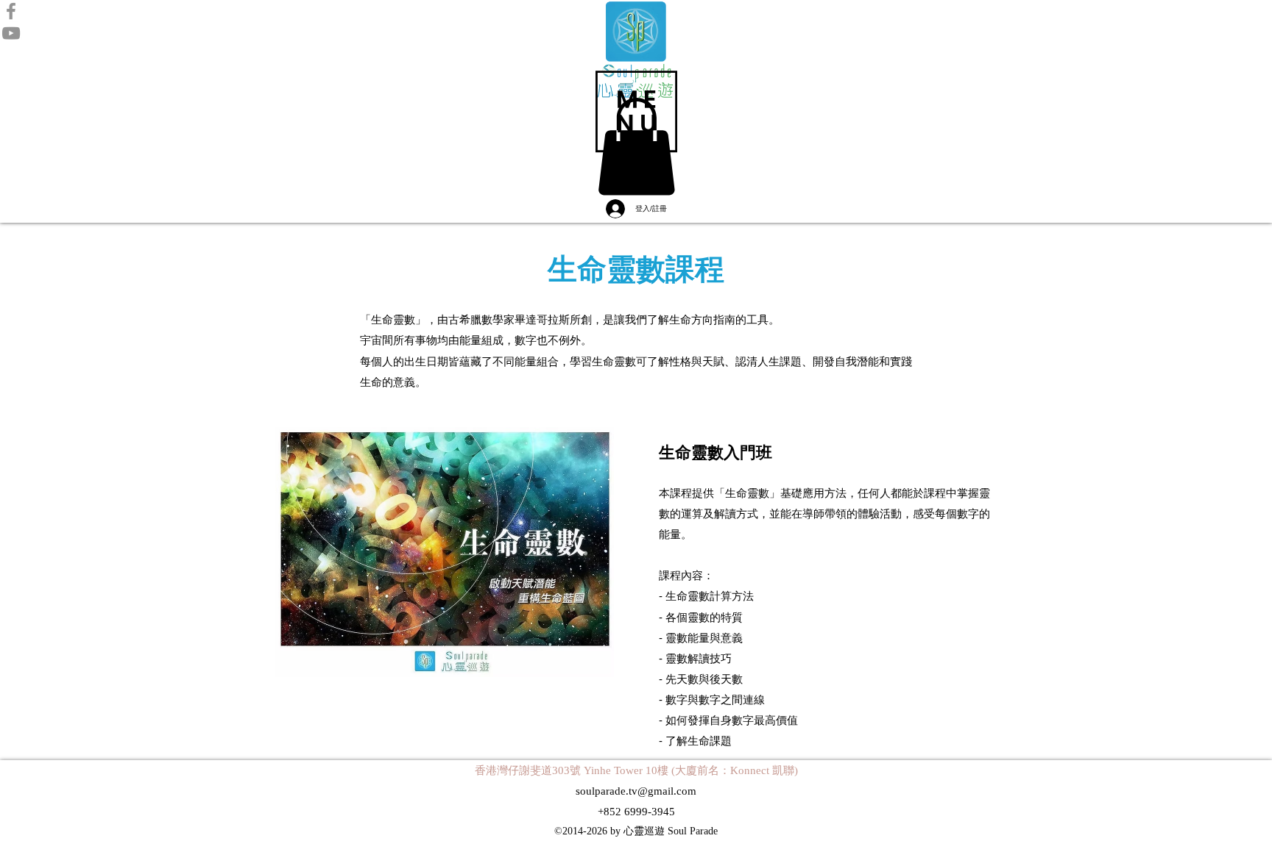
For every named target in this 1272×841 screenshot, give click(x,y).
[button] (636, 111)
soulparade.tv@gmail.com (636, 791)
